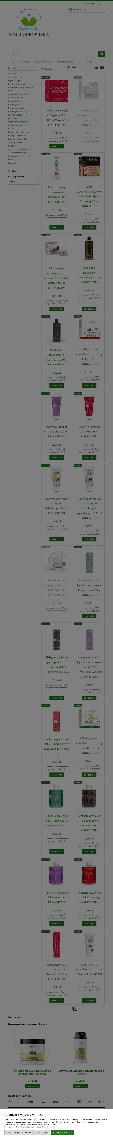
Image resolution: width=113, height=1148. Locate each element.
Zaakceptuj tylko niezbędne (18, 1132)
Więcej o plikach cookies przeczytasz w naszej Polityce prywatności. (31, 1127)
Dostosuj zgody (42, 1132)
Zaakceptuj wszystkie (62, 1132)
